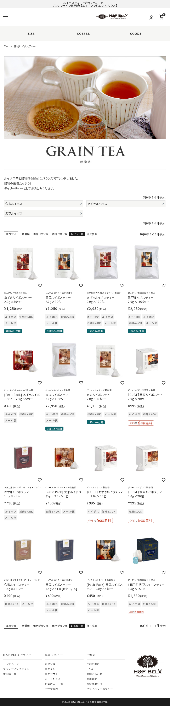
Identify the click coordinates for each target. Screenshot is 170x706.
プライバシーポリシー (100, 689)
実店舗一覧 (9, 674)
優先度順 (92, 234)
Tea (6, 46)
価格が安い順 (41, 234)
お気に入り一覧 (54, 684)
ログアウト (51, 674)
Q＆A (90, 669)
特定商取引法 (94, 684)
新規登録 (50, 664)
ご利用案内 (93, 664)
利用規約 (92, 679)
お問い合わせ (94, 674)
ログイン (50, 669)
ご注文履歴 (51, 689)
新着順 (26, 234)
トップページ (11, 664)
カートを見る (53, 679)
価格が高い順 (60, 234)
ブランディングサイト (16, 669)
